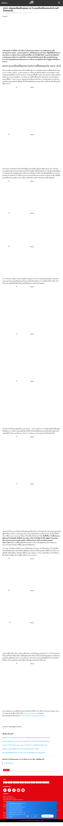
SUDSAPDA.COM (14, 13)
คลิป (5, 782)
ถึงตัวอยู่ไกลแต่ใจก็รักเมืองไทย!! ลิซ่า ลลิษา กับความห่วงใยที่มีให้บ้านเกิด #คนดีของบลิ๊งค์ (23, 753)
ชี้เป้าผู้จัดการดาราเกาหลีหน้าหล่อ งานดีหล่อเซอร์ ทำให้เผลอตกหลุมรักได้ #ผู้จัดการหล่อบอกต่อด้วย (26, 738)
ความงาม (16, 782)
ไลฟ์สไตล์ (39, 782)
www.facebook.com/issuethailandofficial (33, 716)
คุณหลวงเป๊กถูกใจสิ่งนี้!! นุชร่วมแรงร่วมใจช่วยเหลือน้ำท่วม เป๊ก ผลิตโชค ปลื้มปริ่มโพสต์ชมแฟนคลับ (26, 741)
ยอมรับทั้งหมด (47, 816)
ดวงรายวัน (45, 782)
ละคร (33, 782)
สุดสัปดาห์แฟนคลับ (9, 763)
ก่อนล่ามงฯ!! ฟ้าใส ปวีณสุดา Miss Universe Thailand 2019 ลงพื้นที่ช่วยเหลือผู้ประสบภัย (24, 745)
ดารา (22, 782)
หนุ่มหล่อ (27, 782)
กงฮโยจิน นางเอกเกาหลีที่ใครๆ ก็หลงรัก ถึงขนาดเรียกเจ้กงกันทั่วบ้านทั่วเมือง (20, 749)
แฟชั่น (10, 782)
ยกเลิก (35, 816)
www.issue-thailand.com (30, 713)
